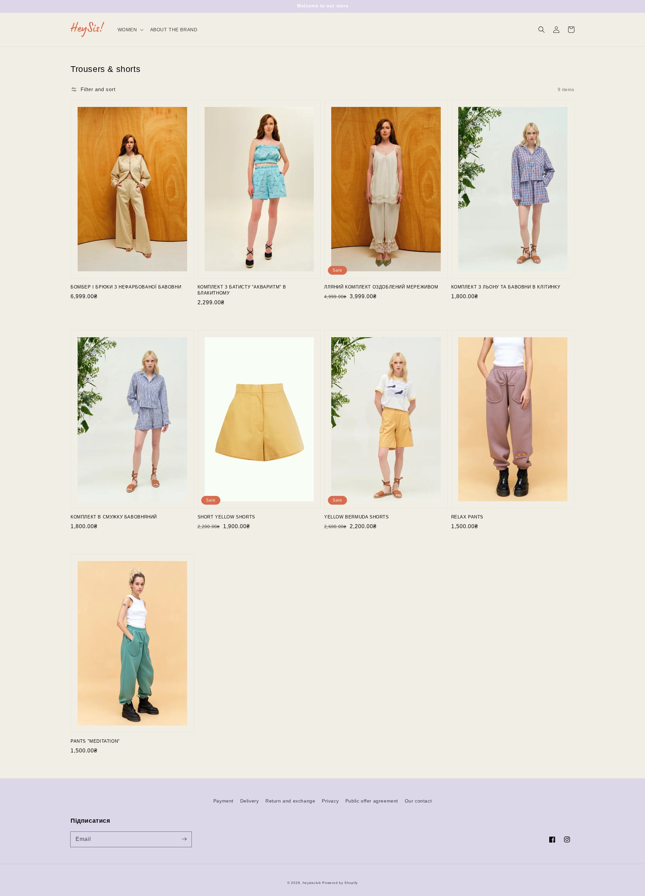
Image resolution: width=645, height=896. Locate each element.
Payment (223, 801)
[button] (541, 29)
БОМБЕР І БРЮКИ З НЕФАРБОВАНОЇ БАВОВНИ (126, 286)
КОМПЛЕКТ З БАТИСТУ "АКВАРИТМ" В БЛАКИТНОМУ (242, 290)
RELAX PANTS (467, 516)
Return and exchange (290, 801)
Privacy (330, 801)
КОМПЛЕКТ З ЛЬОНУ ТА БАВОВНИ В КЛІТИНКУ (505, 286)
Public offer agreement (371, 801)
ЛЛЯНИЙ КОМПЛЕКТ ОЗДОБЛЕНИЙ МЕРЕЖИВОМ (381, 286)
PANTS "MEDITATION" (95, 741)
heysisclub (312, 883)
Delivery (249, 801)
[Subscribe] (184, 839)
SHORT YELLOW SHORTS (226, 516)
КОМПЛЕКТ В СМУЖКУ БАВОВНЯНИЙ (114, 516)
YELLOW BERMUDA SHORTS (356, 516)
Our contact (418, 801)
